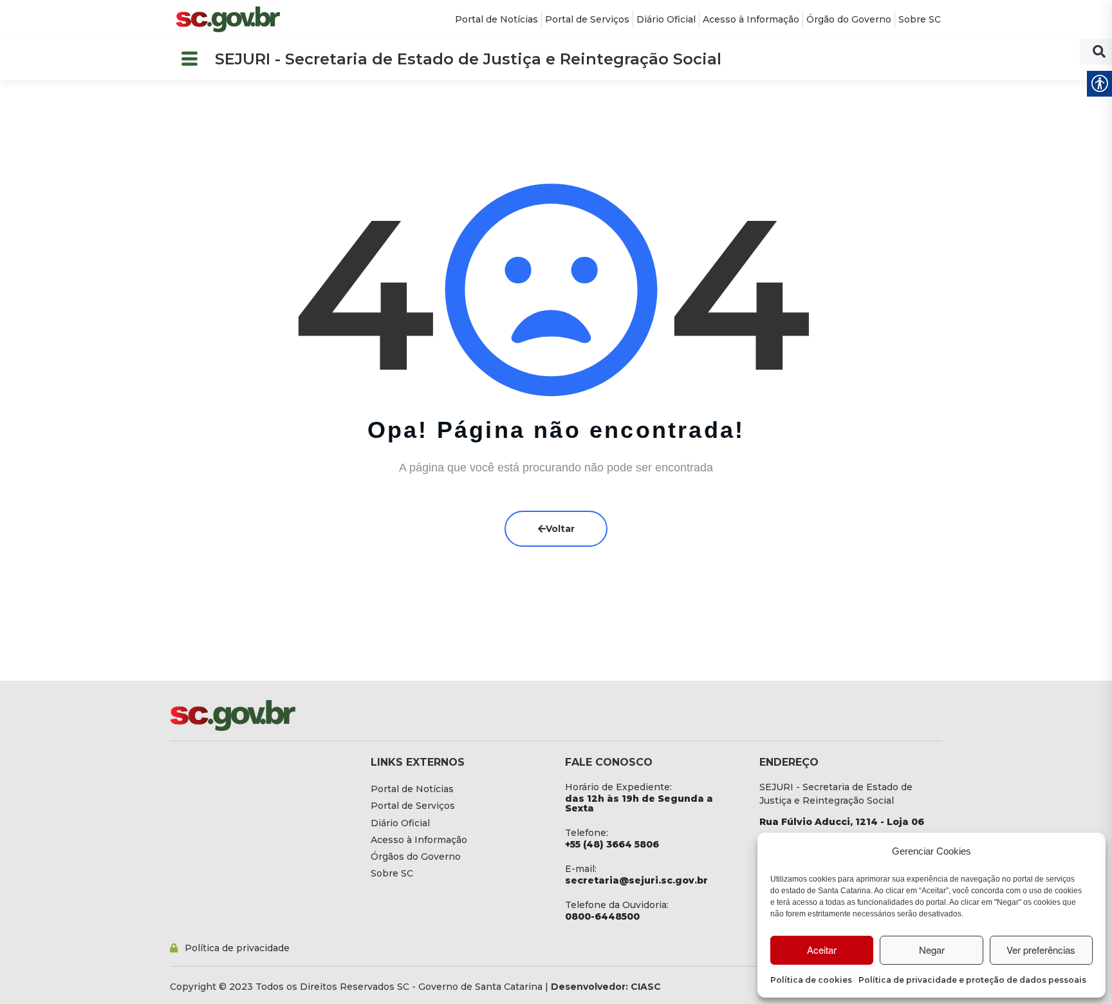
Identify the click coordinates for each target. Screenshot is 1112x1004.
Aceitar (822, 949)
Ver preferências (1040, 949)
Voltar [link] (560, 529)
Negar (932, 949)
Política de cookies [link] (811, 980)
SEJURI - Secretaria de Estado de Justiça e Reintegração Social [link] (468, 59)
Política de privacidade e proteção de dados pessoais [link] (972, 980)
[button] (189, 59)
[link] (228, 19)
